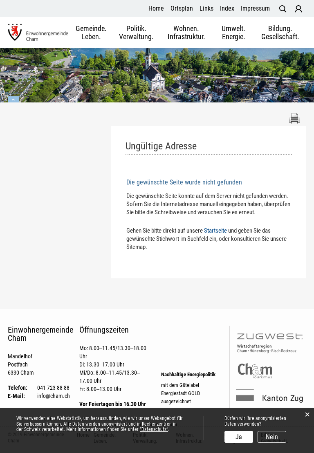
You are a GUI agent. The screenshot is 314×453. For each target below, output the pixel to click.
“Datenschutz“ (154, 429)
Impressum (255, 8)
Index (227, 8)
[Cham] (38, 32)
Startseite (215, 230)
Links (206, 8)
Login (298, 9)
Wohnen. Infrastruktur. (186, 32)
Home (156, 8)
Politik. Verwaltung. (136, 32)
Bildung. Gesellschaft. (280, 32)
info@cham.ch (53, 396)
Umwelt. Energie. (233, 32)
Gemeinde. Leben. (91, 32)
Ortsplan (181, 8)
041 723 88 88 (53, 387)
